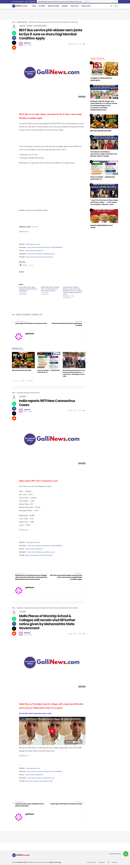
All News (15, 367)
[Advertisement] (65, 14)
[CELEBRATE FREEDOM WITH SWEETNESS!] (104, 69)
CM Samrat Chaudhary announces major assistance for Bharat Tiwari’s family (103, 154)
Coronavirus (27, 314)
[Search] (111, 6)
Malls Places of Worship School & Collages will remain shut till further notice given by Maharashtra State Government (47, 622)
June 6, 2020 (28, 635)
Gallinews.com (23, 231)
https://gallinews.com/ (33, 244)
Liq (40, 314)
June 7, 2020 (28, 45)
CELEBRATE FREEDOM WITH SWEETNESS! (101, 79)
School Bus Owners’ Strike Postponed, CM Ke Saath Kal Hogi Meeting (28, 288)
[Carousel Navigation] (114, 1)
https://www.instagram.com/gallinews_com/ (41, 253)
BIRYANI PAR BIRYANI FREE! (21, 370)
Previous (16, 380)
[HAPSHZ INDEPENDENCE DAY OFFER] (104, 216)
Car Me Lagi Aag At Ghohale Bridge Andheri (50, 1)
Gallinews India (22, 862)
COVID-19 (22, 25)
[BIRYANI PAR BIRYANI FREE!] (23, 360)
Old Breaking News (40, 25)
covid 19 (35, 314)
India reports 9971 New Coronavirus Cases (47, 402)
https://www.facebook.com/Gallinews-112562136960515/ (44, 247)
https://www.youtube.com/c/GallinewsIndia (39, 257)
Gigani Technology (55, 862)
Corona (19, 314)
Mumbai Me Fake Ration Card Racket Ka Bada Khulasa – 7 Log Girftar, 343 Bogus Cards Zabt (74, 373)
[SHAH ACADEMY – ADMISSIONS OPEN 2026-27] (48, 360)
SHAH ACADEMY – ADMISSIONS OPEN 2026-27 (48, 371)
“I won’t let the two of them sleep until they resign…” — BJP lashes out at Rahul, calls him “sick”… (104, 202)
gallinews (27, 43)
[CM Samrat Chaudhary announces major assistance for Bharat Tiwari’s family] (104, 142)
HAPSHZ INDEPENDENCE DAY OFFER (101, 226)
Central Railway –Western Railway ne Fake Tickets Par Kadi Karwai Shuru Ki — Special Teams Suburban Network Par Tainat (72, 290)
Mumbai (29, 25)
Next (23, 380)
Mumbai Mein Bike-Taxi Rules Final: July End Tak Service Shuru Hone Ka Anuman (50, 288)
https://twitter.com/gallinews (34, 250)
